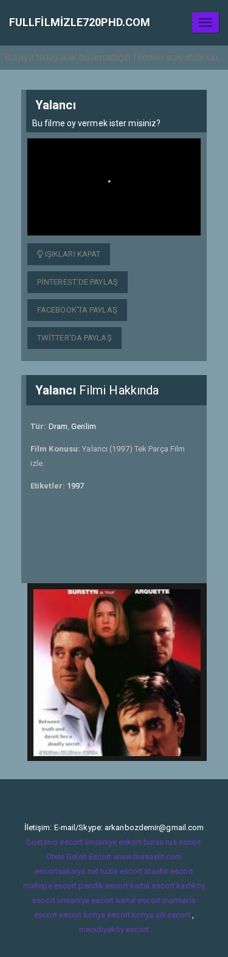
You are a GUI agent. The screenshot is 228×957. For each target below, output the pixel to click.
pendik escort (103, 885)
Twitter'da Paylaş (74, 337)
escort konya (82, 914)
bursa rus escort (172, 842)
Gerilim (83, 426)
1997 (75, 485)
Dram (58, 426)
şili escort (173, 914)
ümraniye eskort (113, 842)
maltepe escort (50, 885)
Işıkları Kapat (72, 254)
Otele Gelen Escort (79, 856)
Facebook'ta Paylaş (77, 309)
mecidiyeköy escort (114, 929)
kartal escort (152, 885)
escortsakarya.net (66, 871)
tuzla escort (121, 871)
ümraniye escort (85, 900)
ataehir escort (168, 871)
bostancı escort (55, 842)
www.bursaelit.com (148, 856)
